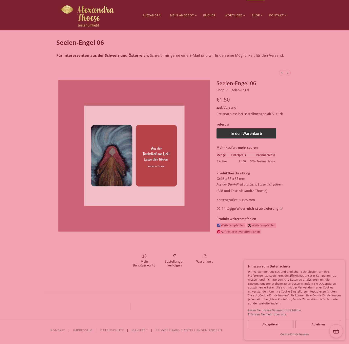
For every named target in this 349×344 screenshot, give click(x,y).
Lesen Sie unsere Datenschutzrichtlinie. (275, 310)
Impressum (83, 330)
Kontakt (57, 330)
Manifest (140, 330)
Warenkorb (204, 261)
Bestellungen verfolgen (174, 263)
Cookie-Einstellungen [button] (294, 334)
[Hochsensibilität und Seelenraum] (88, 15)
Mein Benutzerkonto (144, 263)
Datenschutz (112, 330)
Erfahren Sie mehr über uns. (267, 314)
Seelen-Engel (239, 90)
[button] (336, 331)
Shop (220, 90)
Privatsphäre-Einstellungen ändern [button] (189, 330)
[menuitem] (282, 73)
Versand (230, 107)
